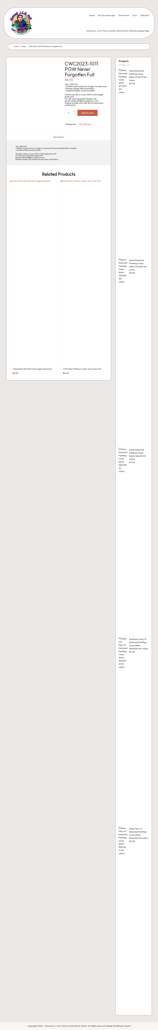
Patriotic (87, 124)
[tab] (58, 137)
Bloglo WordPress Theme (119, 1026)
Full (80, 124)
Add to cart (87, 112)
